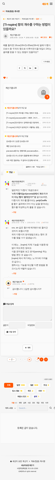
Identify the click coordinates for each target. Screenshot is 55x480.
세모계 (45, 3)
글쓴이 (5, 325)
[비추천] (50, 77)
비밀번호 (31, 325)
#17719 (31, 284)
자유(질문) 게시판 (13, 11)
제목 (20, 403)
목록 (27, 347)
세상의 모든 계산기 (20, 461)
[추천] (4, 77)
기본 (14, 403)
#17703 (43, 185)
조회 (33, 403)
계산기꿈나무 (15, 35)
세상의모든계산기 (18, 182)
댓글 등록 (12, 332)
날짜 (24, 403)
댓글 (14, 212)
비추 (46, 403)
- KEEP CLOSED (48, 379)
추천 (42, 403)
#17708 (45, 223)
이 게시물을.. (46, 61)
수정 (29, 403)
